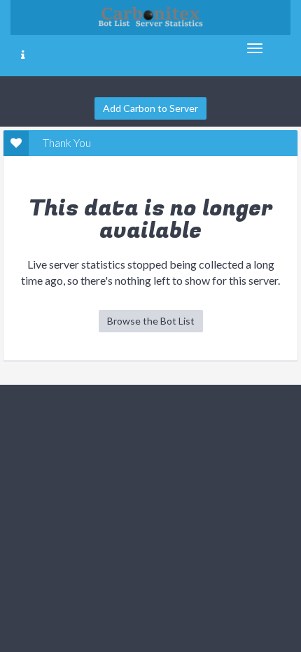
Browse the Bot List (151, 321)
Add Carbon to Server (150, 108)
